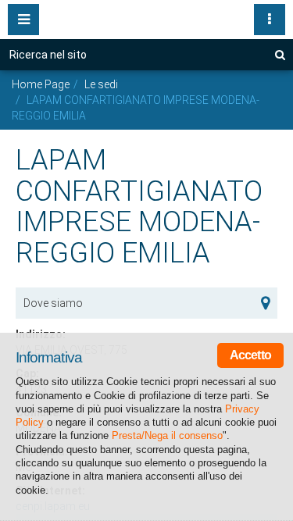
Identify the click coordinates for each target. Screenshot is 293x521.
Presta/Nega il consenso (167, 435)
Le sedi (101, 84)
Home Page (41, 84)
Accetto (250, 355)
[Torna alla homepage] (147, 15)
